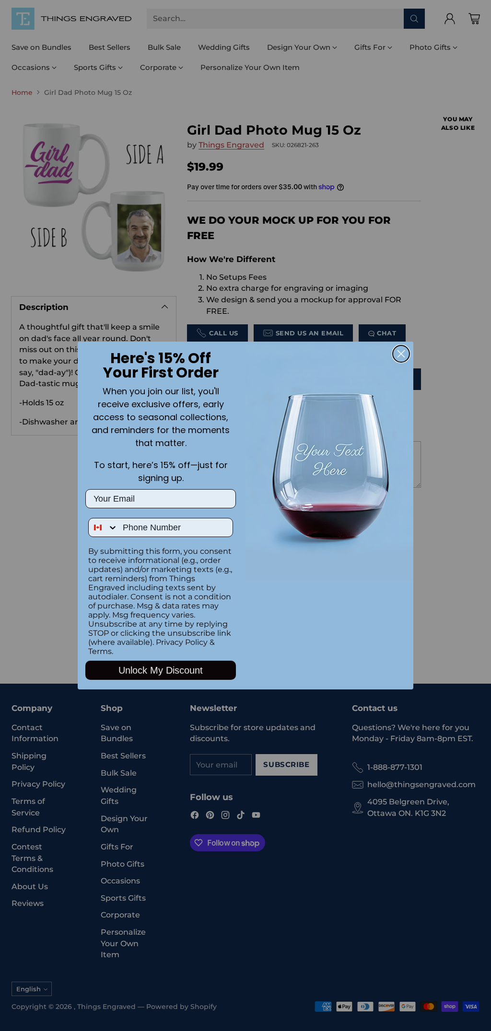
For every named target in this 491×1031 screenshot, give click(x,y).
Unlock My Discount (160, 670)
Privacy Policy (182, 642)
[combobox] (103, 527)
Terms (100, 651)
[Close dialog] (401, 353)
